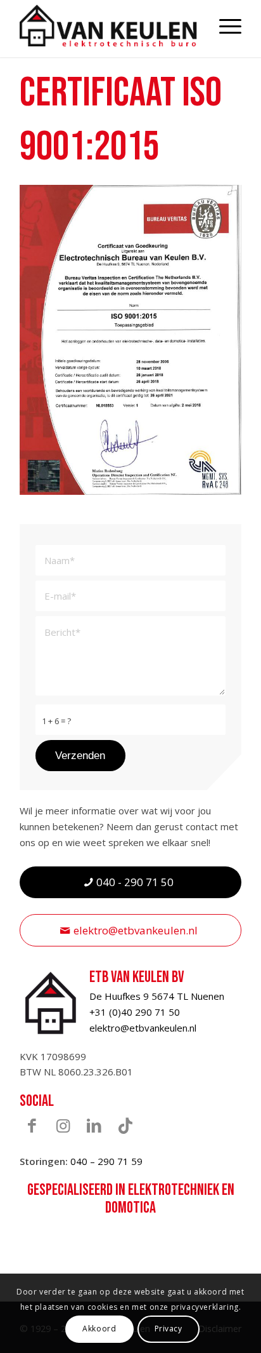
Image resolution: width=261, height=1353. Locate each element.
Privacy (168, 1328)
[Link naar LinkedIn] (94, 1125)
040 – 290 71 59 (106, 1161)
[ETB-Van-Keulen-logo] (108, 25)
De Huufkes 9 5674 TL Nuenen (156, 996)
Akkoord (99, 1328)
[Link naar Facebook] (32, 1125)
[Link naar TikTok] (125, 1125)
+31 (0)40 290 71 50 (134, 1012)
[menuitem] (224, 25)
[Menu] (224, 25)
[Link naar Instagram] (63, 1125)
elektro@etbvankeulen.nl (142, 1027)
